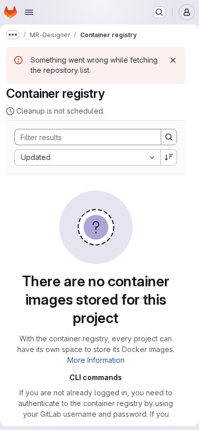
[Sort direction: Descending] (169, 157)
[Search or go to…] (159, 12)
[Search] (169, 137)
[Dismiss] (173, 60)
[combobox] (87, 157)
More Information (96, 360)
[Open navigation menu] (29, 12)
